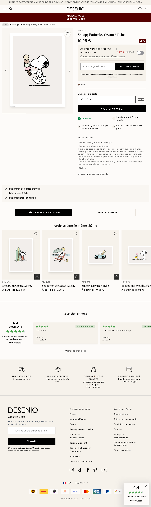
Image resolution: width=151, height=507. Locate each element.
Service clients (121, 414)
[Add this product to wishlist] (67, 33)
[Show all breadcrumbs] (5, 24)
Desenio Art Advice (123, 409)
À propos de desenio (80, 409)
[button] (140, 99)
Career (73, 424)
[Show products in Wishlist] (140, 8)
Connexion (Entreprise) (81, 461)
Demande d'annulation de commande (125, 443)
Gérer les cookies (122, 450)
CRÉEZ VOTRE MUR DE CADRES (43, 212)
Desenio (84, 498)
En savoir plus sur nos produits (93, 174)
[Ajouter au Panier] (37, 277)
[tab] (14, 113)
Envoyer (32, 441)
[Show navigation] (4, 8)
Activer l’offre (129, 66)
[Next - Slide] (69, 70)
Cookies (118, 429)
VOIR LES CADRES (107, 212)
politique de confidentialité (102, 74)
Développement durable (81, 429)
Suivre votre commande (125, 419)
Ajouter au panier (112, 109)
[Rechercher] (11, 8)
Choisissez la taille (87, 93)
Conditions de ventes (124, 424)
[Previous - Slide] (6, 70)
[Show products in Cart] (146, 8)
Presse (73, 414)
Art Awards (75, 456)
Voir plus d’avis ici (75, 350)
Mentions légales (78, 419)
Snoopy (15, 24)
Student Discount (78, 443)
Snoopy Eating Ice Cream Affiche (39, 24)
